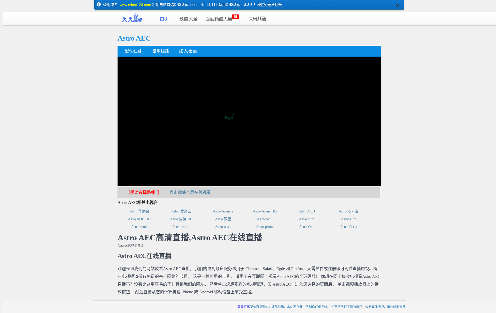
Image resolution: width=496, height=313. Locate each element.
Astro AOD (306, 211)
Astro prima (265, 227)
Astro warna (181, 227)
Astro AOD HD (139, 219)
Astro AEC (265, 219)
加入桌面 (188, 51)
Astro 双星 (223, 219)
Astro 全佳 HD (181, 219)
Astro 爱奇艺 (181, 211)
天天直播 (243, 306)
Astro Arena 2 (223, 211)
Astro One (306, 227)
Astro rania (139, 227)
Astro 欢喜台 (349, 211)
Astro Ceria (348, 227)
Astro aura (348, 219)
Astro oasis (223, 227)
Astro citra (306, 219)
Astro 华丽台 (139, 211)
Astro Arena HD (265, 211)
